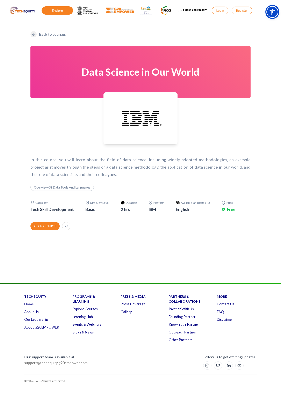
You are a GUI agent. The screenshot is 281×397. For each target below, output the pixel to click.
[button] (272, 12)
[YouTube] (239, 365)
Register (242, 10)
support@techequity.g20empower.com (55, 362)
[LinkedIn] (229, 365)
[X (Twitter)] (218, 365)
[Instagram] (207, 365)
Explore (57, 10)
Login (220, 10)
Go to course (45, 226)
